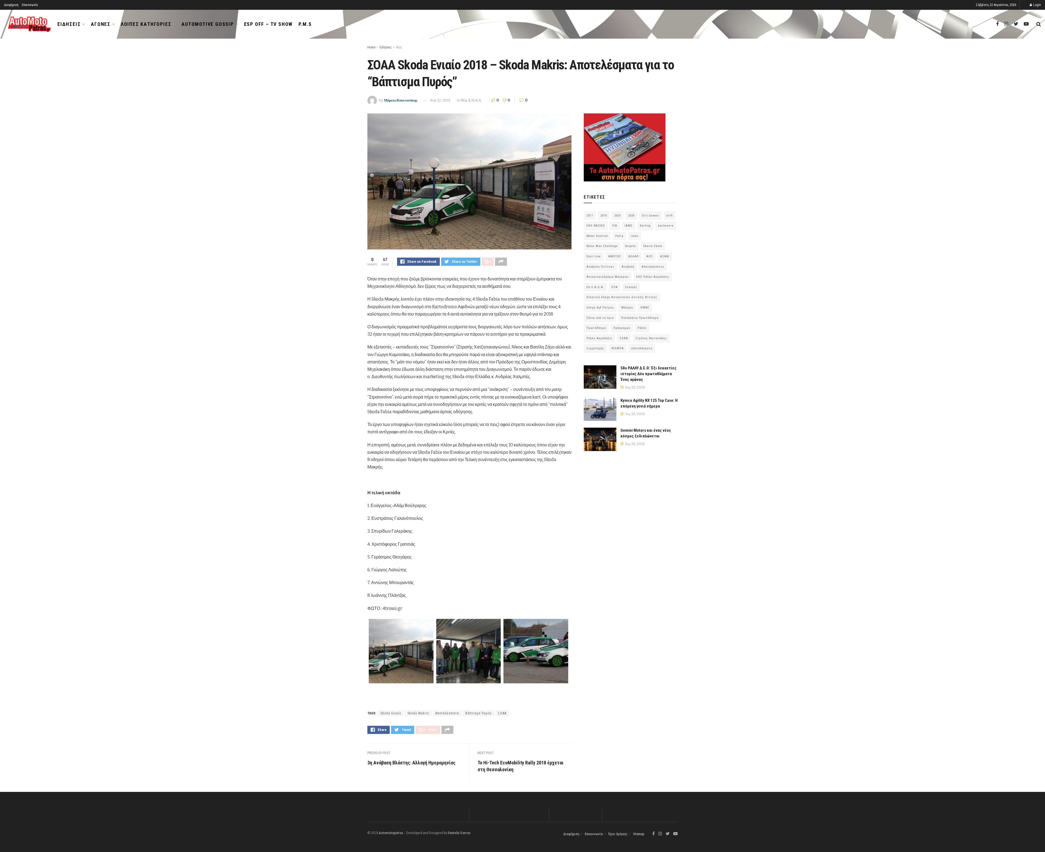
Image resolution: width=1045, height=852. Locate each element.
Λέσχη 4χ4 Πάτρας (600, 307)
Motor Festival (597, 236)
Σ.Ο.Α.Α (474, 100)
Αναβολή (628, 266)
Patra (619, 236)
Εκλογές (631, 287)
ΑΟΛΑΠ (633, 256)
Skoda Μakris (418, 713)
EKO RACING (595, 225)
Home (371, 47)
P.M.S (305, 24)
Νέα (399, 47)
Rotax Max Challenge (602, 246)
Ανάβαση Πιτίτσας (600, 266)
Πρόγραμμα (621, 328)
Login (1036, 5)
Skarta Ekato (652, 246)
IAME (628, 225)
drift (669, 215)
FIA (614, 225)
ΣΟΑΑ (502, 713)
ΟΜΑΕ (644, 307)
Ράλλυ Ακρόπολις (599, 338)
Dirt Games (650, 215)
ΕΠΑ (614, 287)
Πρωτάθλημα (596, 328)
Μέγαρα (627, 307)
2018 (603, 215)
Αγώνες (100, 24)
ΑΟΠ (649, 256)
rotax (634, 236)
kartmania (666, 225)
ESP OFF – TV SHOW (268, 24)
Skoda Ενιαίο (390, 713)
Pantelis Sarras (459, 833)
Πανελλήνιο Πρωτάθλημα (640, 318)
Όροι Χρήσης (618, 834)
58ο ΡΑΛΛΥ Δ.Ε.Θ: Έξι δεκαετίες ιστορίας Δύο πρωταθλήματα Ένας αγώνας (648, 374)
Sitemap (638, 834)
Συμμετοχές (595, 348)
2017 (589, 215)
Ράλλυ (642, 328)
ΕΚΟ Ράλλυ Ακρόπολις (652, 277)
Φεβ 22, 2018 (440, 100)
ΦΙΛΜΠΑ (617, 348)
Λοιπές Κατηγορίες (146, 24)
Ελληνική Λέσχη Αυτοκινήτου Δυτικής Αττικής (621, 297)
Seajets (630, 246)
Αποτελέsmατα (447, 713)
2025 (617, 215)
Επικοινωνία (30, 5)
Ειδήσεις (69, 24)
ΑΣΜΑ (664, 256)
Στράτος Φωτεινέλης (651, 338)
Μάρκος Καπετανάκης (400, 100)
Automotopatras (391, 833)
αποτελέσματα (641, 348)
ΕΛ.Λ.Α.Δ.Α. (595, 287)
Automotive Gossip (208, 24)
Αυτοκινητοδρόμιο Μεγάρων (607, 277)
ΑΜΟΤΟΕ (614, 256)
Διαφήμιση (11, 5)
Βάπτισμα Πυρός (478, 713)
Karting (645, 225)
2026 (631, 215)
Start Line (593, 256)
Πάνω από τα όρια (600, 318)
